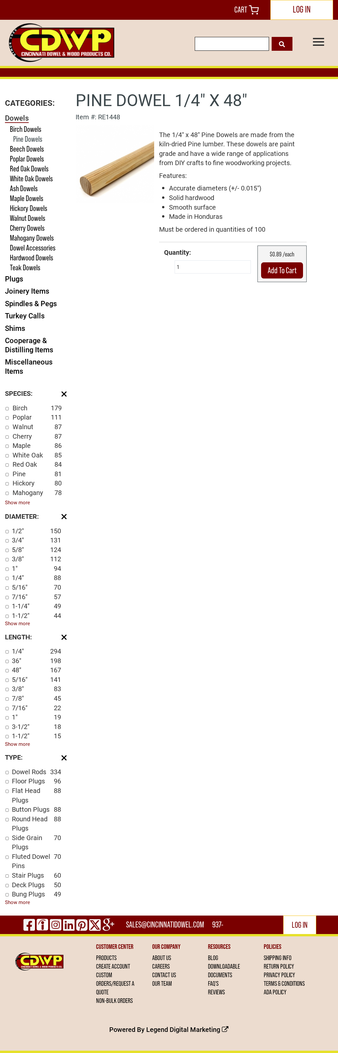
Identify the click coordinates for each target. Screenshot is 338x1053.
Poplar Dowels (27, 158)
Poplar (37, 417)
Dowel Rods (36, 771)
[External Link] (115, 163)
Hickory (37, 483)
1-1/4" (36, 605)
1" (36, 568)
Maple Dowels (26, 198)
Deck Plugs (36, 884)
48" (36, 669)
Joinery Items (27, 291)
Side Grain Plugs (36, 842)
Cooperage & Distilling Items (29, 345)
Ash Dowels (24, 188)
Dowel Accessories (32, 247)
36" (36, 660)
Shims (15, 328)
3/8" (36, 558)
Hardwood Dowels (31, 257)
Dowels (17, 118)
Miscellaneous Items (28, 366)
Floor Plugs (36, 780)
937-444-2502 (218, 927)
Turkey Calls (25, 315)
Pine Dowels (27, 138)
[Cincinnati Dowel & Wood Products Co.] (60, 43)
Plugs (14, 278)
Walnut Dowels (27, 218)
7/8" (36, 698)
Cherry (37, 436)
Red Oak (37, 464)
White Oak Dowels (31, 178)
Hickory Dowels (28, 208)
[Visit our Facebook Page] (29, 924)
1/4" (36, 577)
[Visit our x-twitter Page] (95, 924)
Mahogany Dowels (32, 237)
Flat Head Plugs (36, 795)
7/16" (36, 596)
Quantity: (177, 252)
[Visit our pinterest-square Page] (81, 924)
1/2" (36, 530)
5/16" (36, 587)
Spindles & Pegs (31, 303)
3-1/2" (36, 726)
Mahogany (37, 492)
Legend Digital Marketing (184, 1029)
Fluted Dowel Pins (36, 861)
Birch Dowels (25, 129)
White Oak (37, 455)
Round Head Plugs (36, 823)
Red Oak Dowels (29, 168)
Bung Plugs (36, 894)
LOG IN (302, 9)
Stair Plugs (36, 875)
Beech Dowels (27, 148)
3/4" (36, 540)
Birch (37, 407)
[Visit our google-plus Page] (108, 924)
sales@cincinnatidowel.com (165, 924)
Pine (37, 473)
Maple (37, 445)
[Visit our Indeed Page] (42, 924)
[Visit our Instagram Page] (55, 924)
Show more (17, 502)
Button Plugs (36, 809)
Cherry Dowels (27, 227)
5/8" (36, 549)
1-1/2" (36, 615)
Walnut (37, 426)
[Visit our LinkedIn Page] (69, 924)
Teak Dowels (25, 267)
